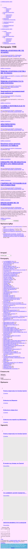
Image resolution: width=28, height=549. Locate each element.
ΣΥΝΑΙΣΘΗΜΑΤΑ (7, 347)
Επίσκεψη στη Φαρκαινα (8, 229)
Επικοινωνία (6, 18)
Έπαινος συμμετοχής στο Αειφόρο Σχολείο (12, 226)
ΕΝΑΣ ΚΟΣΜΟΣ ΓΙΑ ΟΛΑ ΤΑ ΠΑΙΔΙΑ (12, 302)
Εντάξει (12, 547)
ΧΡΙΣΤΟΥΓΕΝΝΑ (14, 87)
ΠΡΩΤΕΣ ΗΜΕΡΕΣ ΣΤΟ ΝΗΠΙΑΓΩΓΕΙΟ (12, 345)
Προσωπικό (8, 8)
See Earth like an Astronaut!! (9, 274)
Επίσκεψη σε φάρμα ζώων (9, 230)
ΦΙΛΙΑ (4, 361)
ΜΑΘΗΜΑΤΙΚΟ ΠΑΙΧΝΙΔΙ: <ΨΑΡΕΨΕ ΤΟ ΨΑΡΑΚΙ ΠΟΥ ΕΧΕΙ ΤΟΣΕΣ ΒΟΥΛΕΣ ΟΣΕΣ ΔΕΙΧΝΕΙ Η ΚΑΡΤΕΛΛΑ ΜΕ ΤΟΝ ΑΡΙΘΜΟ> (14, 235)
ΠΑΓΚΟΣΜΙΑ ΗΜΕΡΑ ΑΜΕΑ (10, 328)
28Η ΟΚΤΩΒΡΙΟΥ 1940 (8, 266)
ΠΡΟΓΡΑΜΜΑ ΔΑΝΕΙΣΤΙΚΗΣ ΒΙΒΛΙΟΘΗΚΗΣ (14, 340)
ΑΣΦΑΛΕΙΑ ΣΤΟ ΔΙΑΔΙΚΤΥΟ (10, 288)
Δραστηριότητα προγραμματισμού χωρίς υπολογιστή (12, 92)
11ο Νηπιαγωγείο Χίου (8, 55)
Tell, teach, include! (7, 277)
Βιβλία (7, 11)
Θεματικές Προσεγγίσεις (8, 12)
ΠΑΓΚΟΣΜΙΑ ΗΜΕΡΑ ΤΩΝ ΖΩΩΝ (11, 330)
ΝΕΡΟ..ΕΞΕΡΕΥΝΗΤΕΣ (8, 327)
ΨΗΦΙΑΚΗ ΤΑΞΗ (7, 367)
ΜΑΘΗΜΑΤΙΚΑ (7, 318)
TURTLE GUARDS (7, 278)
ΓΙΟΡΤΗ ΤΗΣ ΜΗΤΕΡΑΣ (9, 289)
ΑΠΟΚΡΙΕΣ (6, 284)
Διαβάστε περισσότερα (5, 68)
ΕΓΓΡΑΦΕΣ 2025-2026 (8, 295)
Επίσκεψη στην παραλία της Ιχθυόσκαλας (12, 231)
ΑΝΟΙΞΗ (5, 283)
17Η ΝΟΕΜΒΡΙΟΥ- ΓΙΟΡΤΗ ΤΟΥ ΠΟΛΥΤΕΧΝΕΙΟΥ (11, 263)
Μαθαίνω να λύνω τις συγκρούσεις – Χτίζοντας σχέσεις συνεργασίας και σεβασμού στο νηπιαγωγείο (15, 317)
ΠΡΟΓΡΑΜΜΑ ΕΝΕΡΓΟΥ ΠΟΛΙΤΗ (11, 341)
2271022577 (6, 23)
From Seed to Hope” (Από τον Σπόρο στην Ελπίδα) (14, 269)
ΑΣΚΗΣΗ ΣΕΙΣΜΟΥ (8, 287)
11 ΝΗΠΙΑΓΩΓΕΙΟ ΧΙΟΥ (6, 1)
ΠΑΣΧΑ (2, 77)
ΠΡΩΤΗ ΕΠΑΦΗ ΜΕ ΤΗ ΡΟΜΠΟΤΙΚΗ (10, 203)
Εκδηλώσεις (8, 16)
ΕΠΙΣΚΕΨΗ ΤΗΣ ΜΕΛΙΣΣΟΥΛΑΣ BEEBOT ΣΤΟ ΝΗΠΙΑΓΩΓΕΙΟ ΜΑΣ (13, 163)
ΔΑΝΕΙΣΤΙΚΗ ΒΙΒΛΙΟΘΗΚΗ (10, 291)
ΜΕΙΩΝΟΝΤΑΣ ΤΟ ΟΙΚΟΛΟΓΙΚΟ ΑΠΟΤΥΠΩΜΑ (15, 319)
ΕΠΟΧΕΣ (5, 308)
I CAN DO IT (6, 271)
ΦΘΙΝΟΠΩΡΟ (6, 360)
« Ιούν (2, 539)
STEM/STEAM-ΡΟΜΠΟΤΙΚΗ (10, 276)
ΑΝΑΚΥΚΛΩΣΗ (7, 282)
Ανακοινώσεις (9, 14)
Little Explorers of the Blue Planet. (10, 273)
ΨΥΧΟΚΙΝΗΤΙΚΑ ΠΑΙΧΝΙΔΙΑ (10, 368)
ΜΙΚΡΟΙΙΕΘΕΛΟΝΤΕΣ (8, 323)
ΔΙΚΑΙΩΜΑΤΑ (6, 293)
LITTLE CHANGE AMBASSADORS (12, 272)
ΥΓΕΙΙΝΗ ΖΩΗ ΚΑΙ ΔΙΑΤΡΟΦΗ (10, 356)
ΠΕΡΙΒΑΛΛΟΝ (6, 339)
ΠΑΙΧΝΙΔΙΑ (6, 334)
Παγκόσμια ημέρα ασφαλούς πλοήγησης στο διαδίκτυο (10, 144)
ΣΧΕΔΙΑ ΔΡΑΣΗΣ (7, 350)
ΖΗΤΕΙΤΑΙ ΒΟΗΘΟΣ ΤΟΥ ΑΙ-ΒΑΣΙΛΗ (14, 522)
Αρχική (4, 7)
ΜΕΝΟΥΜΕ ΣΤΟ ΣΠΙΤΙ (8, 322)
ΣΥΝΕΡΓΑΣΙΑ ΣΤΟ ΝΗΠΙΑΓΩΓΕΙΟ (11, 349)
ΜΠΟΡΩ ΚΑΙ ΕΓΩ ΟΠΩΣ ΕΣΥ (10, 324)
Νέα (4, 13)
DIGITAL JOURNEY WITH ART (10, 267)
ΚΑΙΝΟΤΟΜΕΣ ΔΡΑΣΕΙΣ (9, 313)
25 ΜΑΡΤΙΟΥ (6, 265)
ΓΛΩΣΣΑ (5, 290)
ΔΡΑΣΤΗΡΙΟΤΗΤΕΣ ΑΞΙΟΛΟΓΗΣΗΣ (8, 125)
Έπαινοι (7, 10)
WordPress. (3, 543)
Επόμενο (4, 219)
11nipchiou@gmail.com (8, 22)
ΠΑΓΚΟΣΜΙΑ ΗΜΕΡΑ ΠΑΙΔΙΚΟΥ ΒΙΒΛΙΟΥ (13, 329)
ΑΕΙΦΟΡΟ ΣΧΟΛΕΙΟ (13, 56)
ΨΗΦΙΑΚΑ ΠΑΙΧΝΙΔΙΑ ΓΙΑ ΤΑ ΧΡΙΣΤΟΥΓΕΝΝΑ (12, 82)
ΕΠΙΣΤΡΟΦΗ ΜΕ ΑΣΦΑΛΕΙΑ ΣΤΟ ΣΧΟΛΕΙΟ (14, 307)
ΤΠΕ (19, 56)
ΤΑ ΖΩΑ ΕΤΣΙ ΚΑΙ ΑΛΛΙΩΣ (9, 351)
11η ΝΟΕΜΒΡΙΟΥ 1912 (8, 261)
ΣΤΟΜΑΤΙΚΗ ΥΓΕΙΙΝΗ (8, 346)
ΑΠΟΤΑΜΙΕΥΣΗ (7, 285)
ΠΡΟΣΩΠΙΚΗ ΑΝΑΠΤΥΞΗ (9, 344)
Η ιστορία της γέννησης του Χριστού (13, 463)
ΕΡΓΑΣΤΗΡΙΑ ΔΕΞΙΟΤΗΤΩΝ (14, 111)
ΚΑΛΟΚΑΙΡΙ (6, 315)
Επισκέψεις (8, 17)
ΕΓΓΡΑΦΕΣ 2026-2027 (8, 296)
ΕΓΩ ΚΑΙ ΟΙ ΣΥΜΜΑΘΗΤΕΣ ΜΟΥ (11, 297)
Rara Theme (16, 541)
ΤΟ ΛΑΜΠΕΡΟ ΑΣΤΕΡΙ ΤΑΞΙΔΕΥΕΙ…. (14, 493)
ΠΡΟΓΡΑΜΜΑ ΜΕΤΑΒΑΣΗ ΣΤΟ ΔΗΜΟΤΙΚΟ (14, 343)
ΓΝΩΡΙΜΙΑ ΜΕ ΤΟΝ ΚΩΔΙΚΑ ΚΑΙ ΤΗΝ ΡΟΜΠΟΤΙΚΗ (13, 184)
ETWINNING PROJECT (9, 268)
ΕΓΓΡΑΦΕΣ (6, 294)
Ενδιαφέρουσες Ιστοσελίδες (9, 19)
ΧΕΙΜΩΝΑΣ (6, 365)
